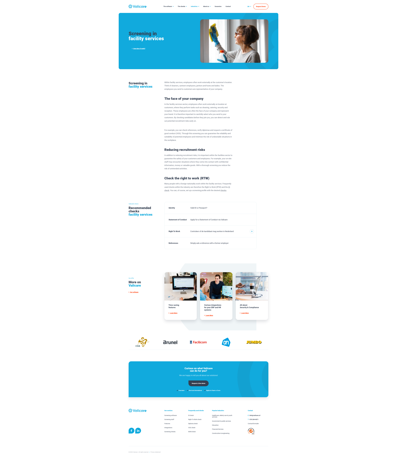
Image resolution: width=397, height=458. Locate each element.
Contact (228, 6)
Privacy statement (156, 452)
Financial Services (217, 429)
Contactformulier (253, 423)
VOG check (191, 427)
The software (167, 6)
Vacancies (218, 6)
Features (167, 423)
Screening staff (169, 419)
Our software (134, 292)
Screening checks (169, 431)
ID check (191, 415)
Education (215, 425)
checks (223, 190)
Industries (194, 6)
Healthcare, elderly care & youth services (222, 416)
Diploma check (193, 423)
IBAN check (192, 431)
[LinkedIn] (138, 431)
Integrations (168, 427)
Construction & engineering (220, 433)
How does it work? (139, 48)
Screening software (170, 415)
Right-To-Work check (194, 419)
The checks (181, 6)
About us (206, 6)
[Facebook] (131, 431)
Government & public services (221, 421)
